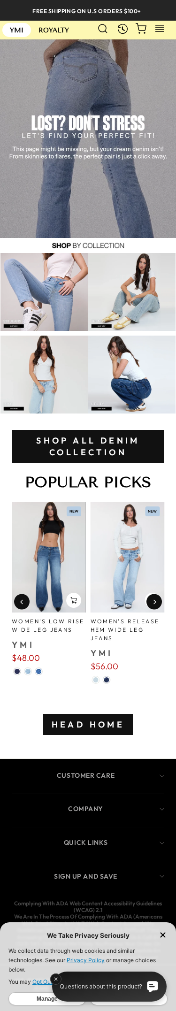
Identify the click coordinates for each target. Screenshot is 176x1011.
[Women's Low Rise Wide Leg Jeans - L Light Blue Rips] (27, 671)
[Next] (154, 602)
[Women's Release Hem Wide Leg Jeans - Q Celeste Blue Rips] (95, 679)
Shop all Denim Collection (88, 446)
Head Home (88, 724)
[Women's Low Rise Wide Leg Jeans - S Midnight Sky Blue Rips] (17, 671)
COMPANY (85, 808)
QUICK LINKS (85, 842)
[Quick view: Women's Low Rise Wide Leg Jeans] (73, 600)
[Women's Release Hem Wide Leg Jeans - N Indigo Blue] (106, 679)
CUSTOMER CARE (86, 775)
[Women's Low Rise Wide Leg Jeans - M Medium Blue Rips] (38, 671)
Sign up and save (85, 876)
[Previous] (22, 602)
